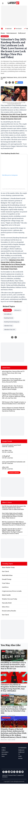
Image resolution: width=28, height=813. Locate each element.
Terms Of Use (12, 775)
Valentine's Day (8, 325)
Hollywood (21, 752)
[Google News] (20, 772)
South (20, 756)
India (4, 747)
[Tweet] (16, 337)
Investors (4, 777)
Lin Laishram (7, 314)
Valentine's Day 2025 (9, 329)
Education (4, 754)
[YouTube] (11, 772)
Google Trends (7, 441)
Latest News (6, 367)
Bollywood (21, 750)
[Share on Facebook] (12, 337)
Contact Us (20, 775)
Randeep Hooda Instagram (11, 322)
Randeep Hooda (8, 318)
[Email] (22, 772)
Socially (19, 28)
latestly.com (18, 301)
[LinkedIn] (17, 772)
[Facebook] (3, 772)
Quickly (9, 28)
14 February (7, 310)
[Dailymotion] (9, 772)
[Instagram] (14, 772)
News (3, 756)
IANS (4, 77)
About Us (4, 775)
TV (19, 754)
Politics (4, 750)
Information (5, 752)
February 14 (17, 310)
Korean (20, 758)
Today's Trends (14, 472)
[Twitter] (6, 772)
